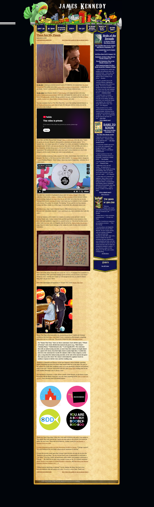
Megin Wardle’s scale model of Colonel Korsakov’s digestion (54, 461)
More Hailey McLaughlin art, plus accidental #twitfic (75, 40)
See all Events (105, 266)
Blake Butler (53, 99)
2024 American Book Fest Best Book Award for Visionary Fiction (105, 66)
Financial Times (104, 163)
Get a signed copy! (105, 120)
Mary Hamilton (68, 197)
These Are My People (48, 35)
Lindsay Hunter (73, 195)
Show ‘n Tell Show (67, 140)
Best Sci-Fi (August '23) (105, 50)
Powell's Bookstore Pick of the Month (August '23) (105, 61)
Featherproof (45, 97)
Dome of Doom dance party (47, 105)
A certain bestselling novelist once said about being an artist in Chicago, (57, 447)
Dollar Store (72, 368)
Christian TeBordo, (63, 99)
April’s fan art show (68, 87)
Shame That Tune (78, 282)
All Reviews (105, 253)
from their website (77, 339)
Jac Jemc (46, 223)
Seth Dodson (62, 93)
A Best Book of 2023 (109, 42)
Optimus (75, 158)
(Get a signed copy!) (105, 192)
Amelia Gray (45, 99)
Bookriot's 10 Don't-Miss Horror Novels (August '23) (105, 57)
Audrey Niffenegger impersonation (46, 95)
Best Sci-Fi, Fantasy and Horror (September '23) (105, 46)
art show (79, 223)
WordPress (77, 481)
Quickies (52, 201)
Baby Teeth (52, 337)
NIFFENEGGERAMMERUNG (44, 40)
